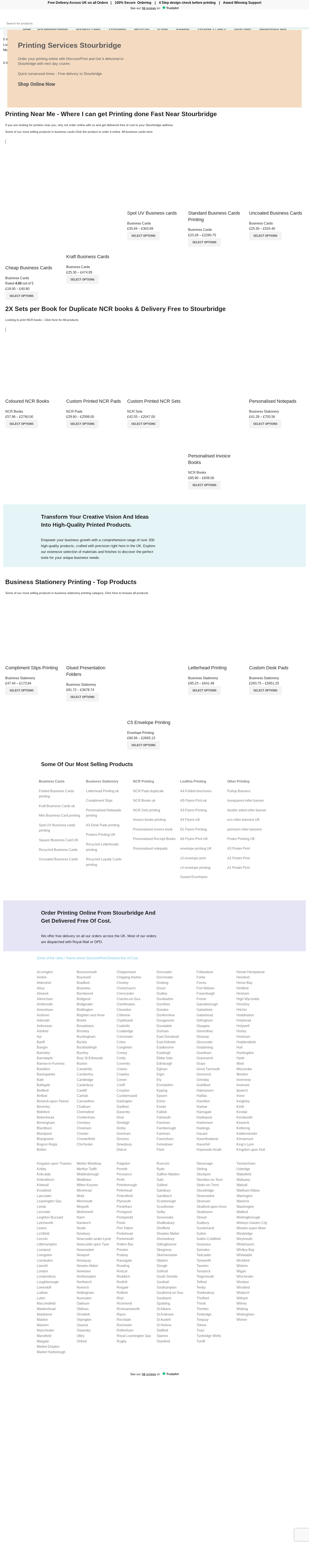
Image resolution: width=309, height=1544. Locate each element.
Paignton (123, 1163)
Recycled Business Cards (58, 850)
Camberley (85, 1074)
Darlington (124, 1101)
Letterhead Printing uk (102, 791)
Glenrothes (205, 1031)
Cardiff (82, 1090)
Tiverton (203, 1309)
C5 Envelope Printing (148, 722)
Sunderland (205, 1228)
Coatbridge (125, 1031)
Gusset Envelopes (193, 877)
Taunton (203, 1266)
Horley (241, 1031)
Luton (41, 1298)
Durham (163, 1031)
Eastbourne (165, 1047)
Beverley (43, 1106)
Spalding (163, 1303)
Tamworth (204, 1260)
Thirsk (201, 1303)
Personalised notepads (150, 848)
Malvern (43, 1325)
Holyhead (243, 1020)
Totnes (201, 1325)
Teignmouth (205, 1276)
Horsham (243, 1036)
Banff (41, 1042)
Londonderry (46, 1276)
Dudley (162, 993)
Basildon (43, 1069)
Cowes (122, 1069)
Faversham (165, 1139)
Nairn (81, 1217)
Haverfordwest (207, 1139)
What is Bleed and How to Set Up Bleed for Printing (113, 1390)
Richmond (124, 1303)
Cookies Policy (272, 1395)
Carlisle (82, 1096)
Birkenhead (45, 1117)
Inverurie (243, 1085)
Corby (121, 1058)
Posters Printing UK (100, 834)
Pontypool (124, 1212)
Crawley (123, 1074)
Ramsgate (124, 1260)
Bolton (41, 1149)
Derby (121, 1128)
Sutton (201, 1233)
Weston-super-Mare (251, 1228)
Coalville (123, 1026)
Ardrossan (44, 1026)
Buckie (82, 1042)
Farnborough (166, 1128)
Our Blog (267, 1403)
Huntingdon (245, 1053)
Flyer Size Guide (221, 1396)
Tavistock (203, 1271)
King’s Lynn (245, 1144)
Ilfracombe (244, 1069)
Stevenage (205, 1163)
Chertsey (83, 1122)
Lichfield (43, 1233)
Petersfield (125, 1196)
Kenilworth (244, 1117)
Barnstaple (45, 1058)
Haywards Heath (209, 1149)
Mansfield (44, 1336)
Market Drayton (48, 1346)
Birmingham (46, 1122)
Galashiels (205, 1009)
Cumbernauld (127, 1096)
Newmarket (85, 1250)
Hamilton (203, 1101)
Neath (81, 1228)
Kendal (241, 1112)
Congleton (124, 1047)
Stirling (202, 1169)
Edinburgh (164, 1063)
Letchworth (45, 1223)
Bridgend (83, 999)
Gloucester (205, 1042)
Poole (121, 1223)
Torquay (203, 1319)
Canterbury (85, 1085)
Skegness (164, 1250)
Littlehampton (47, 1244)
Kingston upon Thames (54, 1163)
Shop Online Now (36, 84)
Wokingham (245, 1314)
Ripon (121, 1314)
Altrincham (45, 999)
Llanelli (42, 1266)
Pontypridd (125, 1217)
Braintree (83, 988)
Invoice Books (168, 1395)
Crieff (121, 1085)
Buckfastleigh (87, 1047)
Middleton (84, 1179)
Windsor (242, 1282)
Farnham (163, 1133)
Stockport (204, 1174)
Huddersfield (246, 1042)
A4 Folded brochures (195, 791)
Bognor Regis (47, 1144)
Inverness (243, 1080)
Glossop (203, 1036)
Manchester (45, 1330)
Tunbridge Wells (209, 1336)
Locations (165, 1435)
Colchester (125, 1036)
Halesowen (205, 1090)
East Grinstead (168, 1036)
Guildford (203, 1085)
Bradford (83, 983)
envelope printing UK (196, 848)
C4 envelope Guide (223, 1405)
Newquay (84, 1260)
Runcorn (163, 1163)
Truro (200, 1330)
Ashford (42, 1031)
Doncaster (164, 972)
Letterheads (166, 1403)
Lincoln (42, 1239)
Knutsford (44, 1190)
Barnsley (43, 1053)
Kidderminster (246, 1133)
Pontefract (124, 1206)
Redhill (122, 1282)
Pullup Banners (238, 791)
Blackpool (44, 1133)
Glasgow (203, 1026)
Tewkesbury (205, 1292)
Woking (242, 1309)
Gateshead (205, 1015)
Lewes (42, 1228)
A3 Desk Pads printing (102, 825)
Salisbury (164, 1190)
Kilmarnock (244, 1139)
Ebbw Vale (165, 1058)
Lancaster (44, 1196)
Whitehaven (245, 1244)
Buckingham (86, 1036)
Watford (242, 1212)
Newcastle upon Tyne (93, 1244)
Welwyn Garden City (251, 1223)
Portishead (125, 1233)
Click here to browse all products (126, 593)
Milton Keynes (87, 1185)
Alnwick (43, 993)
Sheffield (163, 1228)
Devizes (123, 1139)
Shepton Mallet (168, 1233)
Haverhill (203, 1144)
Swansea (204, 1244)
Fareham (163, 1122)
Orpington (84, 1319)
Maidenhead (46, 1309)
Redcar (122, 1271)
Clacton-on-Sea (128, 999)
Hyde (240, 1058)
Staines (162, 1336)
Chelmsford (85, 1112)
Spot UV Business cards (152, 213)
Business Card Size (224, 1388)
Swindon (203, 1250)
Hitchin (241, 1009)
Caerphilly (84, 1069)
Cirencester (125, 993)
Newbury (83, 1233)
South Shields (167, 1276)
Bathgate (43, 1085)
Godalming (205, 1047)
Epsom (162, 1096)
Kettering (243, 1128)
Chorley (122, 983)
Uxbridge (243, 1169)
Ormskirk (83, 1314)
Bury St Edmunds (90, 1058)
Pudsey (122, 1255)
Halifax (202, 1096)
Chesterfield (86, 1139)
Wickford (243, 1260)
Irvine (240, 1096)
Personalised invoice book (153, 829)
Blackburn (44, 1128)
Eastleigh (164, 1053)
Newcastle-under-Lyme (94, 1239)
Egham (162, 1069)
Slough (162, 1266)
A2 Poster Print (238, 858)
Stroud (201, 1217)
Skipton (162, 1260)
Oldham (82, 1309)
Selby (161, 1212)
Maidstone (44, 1314)
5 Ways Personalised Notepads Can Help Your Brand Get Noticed (115, 1440)
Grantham (204, 1053)
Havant (202, 1133)
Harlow (202, 1106)
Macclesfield (46, 1303)
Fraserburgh (206, 993)
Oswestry (84, 1330)
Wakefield (243, 1174)
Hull (239, 1047)
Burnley (82, 1053)
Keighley (243, 1101)
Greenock (204, 1074)
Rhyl (120, 1298)
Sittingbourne (167, 1244)
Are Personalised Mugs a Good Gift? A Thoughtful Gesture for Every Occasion (109, 1428)
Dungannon (165, 1020)
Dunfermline (166, 1015)
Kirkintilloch (45, 1179)
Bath (40, 1080)
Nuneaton (84, 1298)
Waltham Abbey (248, 1190)
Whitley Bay (245, 1250)
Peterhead (124, 1190)
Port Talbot (125, 1228)
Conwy (122, 1053)
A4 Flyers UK (190, 819)
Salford (162, 1185)
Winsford (243, 1287)
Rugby (122, 1341)
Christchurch (126, 988)
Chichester (85, 1144)
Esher (161, 1101)
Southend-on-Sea (170, 1292)
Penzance (124, 1174)
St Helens (164, 1325)
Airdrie (42, 977)
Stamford (163, 1341)
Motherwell (85, 1212)
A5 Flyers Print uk (193, 800)
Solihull (162, 1271)
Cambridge (85, 1080)
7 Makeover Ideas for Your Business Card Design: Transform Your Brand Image (111, 1415)
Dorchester (165, 977)
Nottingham (85, 1292)
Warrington (244, 1196)
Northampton (86, 1276)
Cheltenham (86, 1117)
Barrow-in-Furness (51, 1063)
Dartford (123, 1106)
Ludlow (42, 1292)
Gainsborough (207, 1004)
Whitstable (244, 1255)
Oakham (83, 1303)
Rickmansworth (128, 1309)
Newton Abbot (87, 1266)
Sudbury (203, 1223)
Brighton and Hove (91, 1015)
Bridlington (85, 1009)
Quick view (10, 259)
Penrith (122, 1169)
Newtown (84, 1271)
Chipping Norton (129, 977)
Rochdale (124, 1319)
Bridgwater (85, 1004)
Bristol (81, 1020)
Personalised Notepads (272, 401)
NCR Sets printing (146, 810)
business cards (65, 131)
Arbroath (43, 1020)
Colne (121, 1042)
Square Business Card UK (58, 840)
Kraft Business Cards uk (57, 806)
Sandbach (164, 1196)
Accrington (45, 972)
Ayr (39, 1036)
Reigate (122, 1287)
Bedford (43, 1090)
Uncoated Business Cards (275, 213)
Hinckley (243, 1004)
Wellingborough (248, 1217)
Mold (80, 1196)
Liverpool (44, 1250)
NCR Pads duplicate (148, 791)
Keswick (242, 1122)
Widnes (242, 1266)
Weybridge (244, 1233)
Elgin (160, 1074)
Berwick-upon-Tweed (53, 1101)
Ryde (161, 1169)
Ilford (240, 1063)
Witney (241, 1303)
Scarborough (166, 1201)
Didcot (121, 1149)
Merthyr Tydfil (87, 1169)
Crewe (122, 1080)
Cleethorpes (126, 1004)
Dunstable (164, 1026)
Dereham (124, 1133)
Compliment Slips (99, 800)
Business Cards (17, 278)
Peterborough (127, 1185)
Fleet (160, 1149)
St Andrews (165, 1314)
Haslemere (205, 1122)
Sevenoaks (165, 1217)
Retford (122, 1292)
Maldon (42, 1319)
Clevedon (124, 1009)
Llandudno (45, 1260)
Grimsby (203, 1080)
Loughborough (48, 1282)
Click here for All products (61, 320)
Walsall (241, 1185)
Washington (245, 1206)
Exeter (161, 1106)
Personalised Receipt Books (154, 839)
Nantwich (84, 1223)
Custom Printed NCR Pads (93, 401)
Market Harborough (51, 1352)
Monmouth (84, 1201)
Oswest (82, 1325)
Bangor (42, 1047)
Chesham (84, 1128)
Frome (201, 999)
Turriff (201, 1341)
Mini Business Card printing (59, 815)
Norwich (83, 1287)
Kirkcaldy (44, 1174)
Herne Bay (244, 983)
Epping (162, 1090)
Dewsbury (124, 1144)
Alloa (41, 988)
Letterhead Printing (207, 667)
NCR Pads (74, 411)
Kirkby (41, 1169)
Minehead (84, 1190)
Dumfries (163, 1004)
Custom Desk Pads (268, 667)
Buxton (82, 1063)
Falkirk (162, 1112)
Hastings (203, 1128)
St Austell (164, 1319)
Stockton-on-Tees (210, 1179)
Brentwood (85, 993)
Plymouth (124, 1201)
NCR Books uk (144, 800)
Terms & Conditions (275, 1411)
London (42, 1271)
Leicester (43, 1212)
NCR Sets (134, 411)
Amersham (45, 1009)
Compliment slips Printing (177, 1411)
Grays (201, 1063)
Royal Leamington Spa (134, 1336)
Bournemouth (87, 972)
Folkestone (205, 972)
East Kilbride (166, 1042)
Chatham (83, 1106)
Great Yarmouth (208, 1069)
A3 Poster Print (238, 848)
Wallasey (243, 1179)
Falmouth (164, 1117)
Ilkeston (242, 1074)
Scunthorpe (165, 1206)
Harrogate (204, 1112)
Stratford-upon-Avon (212, 1206)
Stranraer (203, 1201)
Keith (240, 1106)
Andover (43, 1015)
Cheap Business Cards (28, 267)
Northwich (84, 1282)
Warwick (242, 1201)
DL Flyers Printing (193, 829)
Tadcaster (204, 1255)
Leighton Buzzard (50, 1217)
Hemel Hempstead (250, 972)
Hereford (243, 977)
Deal (120, 1117)
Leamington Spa (49, 1201)
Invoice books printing (149, 819)
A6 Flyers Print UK (194, 839)
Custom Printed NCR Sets (154, 401)
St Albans (164, 1309)
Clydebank (125, 1020)
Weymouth (244, 1239)
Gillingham (205, 1020)
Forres (201, 983)
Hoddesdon (245, 1015)
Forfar (201, 977)
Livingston (44, 1255)
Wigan (241, 1271)
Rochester (124, 1325)
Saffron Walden (168, 1174)
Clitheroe (123, 1015)
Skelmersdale (167, 1255)
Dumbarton (165, 999)
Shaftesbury (165, 1223)
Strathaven (205, 1212)
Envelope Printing (140, 733)
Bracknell (84, 977)
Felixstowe (165, 1144)
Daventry (123, 1112)
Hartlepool (204, 1117)
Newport (83, 1255)
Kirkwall (43, 1185)
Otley (81, 1336)
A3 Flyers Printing (193, 810)
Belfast (42, 1096)
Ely (159, 1080)
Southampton (167, 1287)
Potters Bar (125, 1244)
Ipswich (242, 1090)
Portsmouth (125, 1239)
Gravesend (205, 1058)
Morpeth (83, 1206)
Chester (82, 1133)
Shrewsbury (165, 1239)
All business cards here (137, 131)
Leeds (41, 1206)
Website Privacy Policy (278, 1388)
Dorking (162, 983)
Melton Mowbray (89, 1163)
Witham (242, 1298)
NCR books (34, 320)
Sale (160, 1179)
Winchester (244, 1276)
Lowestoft (44, 1287)
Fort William (205, 988)
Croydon (123, 1090)
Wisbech (243, 1292)
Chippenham (126, 972)
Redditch (123, 1276)
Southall (163, 1282)
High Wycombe (247, 999)
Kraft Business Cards (87, 256)
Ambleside (45, 1004)
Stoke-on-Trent (208, 1185)
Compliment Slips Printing (31, 667)
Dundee (163, 1009)
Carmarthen (85, 1101)
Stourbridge (205, 1190)
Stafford (162, 1330)
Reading (123, 1266)
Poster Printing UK (241, 839)
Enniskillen (165, 1085)
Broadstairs (85, 1026)
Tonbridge (204, 1314)
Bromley (83, 1031)
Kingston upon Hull (250, 1149)
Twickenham (245, 1163)
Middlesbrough (88, 1174)
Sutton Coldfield (209, 1239)
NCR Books (14, 411)
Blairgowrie (45, 1139)
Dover (161, 988)
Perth (121, 1179)
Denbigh (123, 1122)
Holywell (243, 1026)
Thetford (203, 1298)
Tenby (201, 1287)
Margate (43, 1341)
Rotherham (125, 1330)
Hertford (242, 988)
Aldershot (44, 983)
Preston (122, 1250)
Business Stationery (264, 411)
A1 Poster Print (238, 867)
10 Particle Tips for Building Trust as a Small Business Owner (113, 1403)
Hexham (242, 993)
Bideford (43, 1112)
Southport (164, 1298)
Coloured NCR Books (27, 401)
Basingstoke (46, 1074)
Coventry (123, 1063)
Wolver (241, 1319)
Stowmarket (205, 1196)
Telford (202, 1282)
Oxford (82, 1341)
